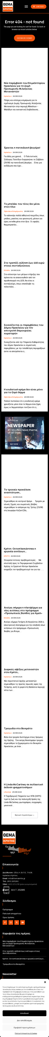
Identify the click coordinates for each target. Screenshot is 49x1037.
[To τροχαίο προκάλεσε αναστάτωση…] (24, 471)
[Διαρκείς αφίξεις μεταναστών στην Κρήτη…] (24, 651)
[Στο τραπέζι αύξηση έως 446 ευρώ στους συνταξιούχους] (24, 244)
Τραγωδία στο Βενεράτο (18, 728)
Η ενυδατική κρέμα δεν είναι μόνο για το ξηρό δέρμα (23, 391)
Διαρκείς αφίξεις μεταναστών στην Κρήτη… (21, 671)
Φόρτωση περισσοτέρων (23, 815)
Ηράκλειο (8, 96)
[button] (45, 982)
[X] (16, 922)
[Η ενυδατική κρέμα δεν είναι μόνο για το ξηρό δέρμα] (24, 371)
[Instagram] (10, 922)
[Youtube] (22, 922)
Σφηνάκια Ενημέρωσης (13, 211)
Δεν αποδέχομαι (24, 1020)
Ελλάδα (7, 270)
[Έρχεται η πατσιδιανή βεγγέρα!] (24, 129)
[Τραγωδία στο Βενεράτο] (24, 710)
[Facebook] (5, 922)
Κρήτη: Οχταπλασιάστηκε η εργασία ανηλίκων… (20, 550)
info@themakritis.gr (16, 878)
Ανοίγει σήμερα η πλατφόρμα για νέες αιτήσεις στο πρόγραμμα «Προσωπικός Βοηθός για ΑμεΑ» (23, 610)
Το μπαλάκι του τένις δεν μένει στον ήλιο (22, 205)
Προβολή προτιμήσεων (24, 1027)
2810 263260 (13, 881)
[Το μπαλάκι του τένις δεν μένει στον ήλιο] (24, 185)
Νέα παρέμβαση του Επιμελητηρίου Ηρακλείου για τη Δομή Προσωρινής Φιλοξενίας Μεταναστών (24, 87)
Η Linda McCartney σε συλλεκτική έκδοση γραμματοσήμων (23, 786)
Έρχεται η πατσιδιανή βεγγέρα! (22, 147)
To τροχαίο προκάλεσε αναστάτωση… (17, 491)
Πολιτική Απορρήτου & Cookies (26, 1033)
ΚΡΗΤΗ (7, 556)
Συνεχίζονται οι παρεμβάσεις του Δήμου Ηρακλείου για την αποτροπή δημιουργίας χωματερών (23, 329)
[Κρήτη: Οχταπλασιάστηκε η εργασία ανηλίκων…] (24, 530)
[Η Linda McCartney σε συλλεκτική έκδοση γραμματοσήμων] (24, 766)
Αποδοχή (24, 1013)
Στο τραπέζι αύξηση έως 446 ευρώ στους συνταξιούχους (24, 264)
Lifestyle (7, 792)
